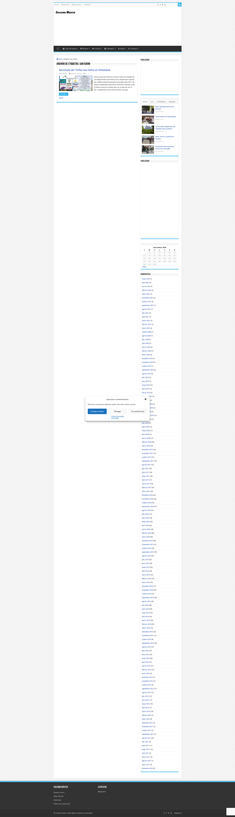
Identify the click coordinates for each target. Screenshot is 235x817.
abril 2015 (145, 571)
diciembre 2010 (147, 768)
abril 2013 (145, 662)
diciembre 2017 (147, 449)
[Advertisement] (135, 26)
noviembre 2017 (147, 453)
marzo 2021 (146, 320)
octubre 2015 (146, 548)
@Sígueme (102, 787)
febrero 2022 (146, 290)
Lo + (152, 102)
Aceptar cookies (97, 411)
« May (144, 267)
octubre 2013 (146, 639)
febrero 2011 (146, 761)
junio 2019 (145, 381)
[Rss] (158, 4)
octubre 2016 (146, 503)
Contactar (87, 5)
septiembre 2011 (148, 734)
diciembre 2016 (147, 495)
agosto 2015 (146, 556)
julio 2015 (145, 560)
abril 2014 (145, 616)
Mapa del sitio (76, 5)
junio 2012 (145, 700)
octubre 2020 (146, 332)
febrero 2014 (146, 624)
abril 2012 (145, 708)
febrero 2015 (146, 579)
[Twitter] (162, 4)
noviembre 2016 (147, 499)
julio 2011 (145, 742)
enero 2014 (146, 628)
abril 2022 (145, 283)
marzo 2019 (146, 393)
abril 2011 (145, 753)
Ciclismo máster (61, 813)
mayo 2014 (146, 613)
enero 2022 (146, 294)
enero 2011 (146, 764)
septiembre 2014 (148, 597)
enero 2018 (146, 446)
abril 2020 (145, 343)
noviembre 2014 (147, 590)
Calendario (110, 49)
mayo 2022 (146, 279)
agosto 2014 (146, 601)
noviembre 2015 (147, 544)
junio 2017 (145, 472)
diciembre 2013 (147, 632)
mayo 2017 (146, 476)
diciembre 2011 (147, 723)
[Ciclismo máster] (67, 12)
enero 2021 (146, 328)
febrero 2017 (146, 487)
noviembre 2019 (147, 362)
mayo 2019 (146, 385)
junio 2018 (145, 427)
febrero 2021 (146, 324)
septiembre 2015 (148, 552)
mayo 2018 (146, 431)
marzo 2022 (146, 286)
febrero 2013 (146, 670)
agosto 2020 (146, 336)
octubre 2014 (146, 594)
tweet (61, 98)
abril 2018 (145, 434)
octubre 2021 (146, 301)
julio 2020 (145, 339)
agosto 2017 (146, 465)
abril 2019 (145, 389)
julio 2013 (145, 651)
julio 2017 (145, 468)
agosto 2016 (146, 510)
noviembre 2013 (147, 635)
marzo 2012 (146, 711)
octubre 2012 (146, 685)
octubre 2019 (146, 366)
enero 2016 (146, 537)
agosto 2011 (146, 738)
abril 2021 (145, 317)
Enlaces (122, 49)
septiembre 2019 (148, 370)
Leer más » (63, 94)
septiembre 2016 (148, 506)
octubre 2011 (146, 730)
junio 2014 (145, 609)
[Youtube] (165, 4)
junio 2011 (145, 745)
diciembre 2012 (147, 677)
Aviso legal (114, 418)
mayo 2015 (146, 567)
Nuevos (145, 102)
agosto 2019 (146, 374)
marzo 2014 (146, 620)
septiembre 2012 (148, 689)
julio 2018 (145, 423)
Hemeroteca (65, 5)
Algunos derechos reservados (82, 813)
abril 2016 (145, 525)
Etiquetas (172, 102)
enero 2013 (146, 673)
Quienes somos (59, 792)
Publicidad (57, 800)
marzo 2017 (146, 484)
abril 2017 (145, 480)
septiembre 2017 (148, 461)
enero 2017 (146, 491)
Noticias (85, 49)
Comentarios (161, 102)
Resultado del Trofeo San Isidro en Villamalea (84, 70)
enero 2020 (146, 355)
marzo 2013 (146, 666)
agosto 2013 (146, 647)
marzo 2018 (146, 438)
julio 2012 (145, 696)
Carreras (73, 73)
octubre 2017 (146, 457)
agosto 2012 (146, 692)
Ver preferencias (137, 411)
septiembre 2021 (148, 305)
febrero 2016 (146, 533)
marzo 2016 (146, 529)
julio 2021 (145, 313)
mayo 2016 (146, 522)
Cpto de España (70, 49)
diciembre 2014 (147, 586)
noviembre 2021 (147, 298)
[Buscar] (180, 4)
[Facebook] (160, 4)
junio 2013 (145, 654)
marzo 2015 (146, 575)
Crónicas (97, 49)
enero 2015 (146, 582)
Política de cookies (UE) (62, 804)
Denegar (117, 411)
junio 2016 (145, 518)
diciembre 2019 (147, 358)
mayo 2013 (146, 658)
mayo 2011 (146, 749)
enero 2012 (146, 719)
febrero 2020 (146, 351)
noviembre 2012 (147, 681)
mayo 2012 (146, 704)
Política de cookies (117, 416)
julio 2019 (145, 377)
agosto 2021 (146, 309)
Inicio (57, 5)
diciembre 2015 (147, 541)
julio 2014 (145, 605)
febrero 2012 (146, 715)
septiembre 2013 (148, 643)
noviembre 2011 (147, 727)
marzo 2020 (146, 347)
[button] (145, 399)
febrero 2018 (146, 442)
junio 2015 (145, 563)
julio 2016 (145, 514)
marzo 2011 (146, 757)
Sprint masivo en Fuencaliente (165, 117)
